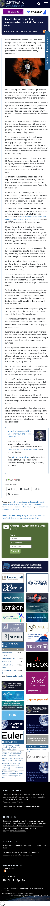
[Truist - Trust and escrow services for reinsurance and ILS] (37, 647)
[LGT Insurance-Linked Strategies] (13, 607)
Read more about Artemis (13, 802)
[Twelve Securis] (37, 583)
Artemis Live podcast (20, 457)
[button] (38, 4)
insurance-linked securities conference (25, 806)
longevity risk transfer (18, 831)
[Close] (48, 896)
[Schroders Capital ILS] (37, 598)
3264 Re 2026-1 (7, 661)
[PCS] (37, 637)
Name (12, 535)
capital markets (15, 502)
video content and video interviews (22, 449)
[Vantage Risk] (13, 617)
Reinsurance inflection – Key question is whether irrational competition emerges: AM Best (12, 775)
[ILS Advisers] (37, 627)
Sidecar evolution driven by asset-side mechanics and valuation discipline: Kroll (12, 754)
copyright (13, 888)
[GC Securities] (37, 617)
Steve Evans (32, 31)
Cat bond (25, 502)
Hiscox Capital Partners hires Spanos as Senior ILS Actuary (12, 759)
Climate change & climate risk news (15, 504)
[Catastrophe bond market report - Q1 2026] (25, 566)
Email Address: (16, 542)
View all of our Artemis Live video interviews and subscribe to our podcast (21, 434)
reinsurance (14, 509)
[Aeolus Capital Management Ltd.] (13, 588)
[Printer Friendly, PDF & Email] (13, 480)
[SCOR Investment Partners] (13, 715)
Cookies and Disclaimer (24, 893)
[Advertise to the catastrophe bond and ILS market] (37, 739)
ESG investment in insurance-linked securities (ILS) (22, 505)
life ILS (26, 828)
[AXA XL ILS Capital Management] (13, 627)
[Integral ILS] (37, 608)
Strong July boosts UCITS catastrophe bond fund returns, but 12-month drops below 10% (12, 766)
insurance (30, 507)
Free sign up (25, 903)
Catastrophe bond (37, 502)
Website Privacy (8, 893)
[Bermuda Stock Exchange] (13, 695)
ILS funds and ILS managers (27, 823)
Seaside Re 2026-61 (8, 658)
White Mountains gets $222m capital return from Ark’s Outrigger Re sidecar (12, 747)
